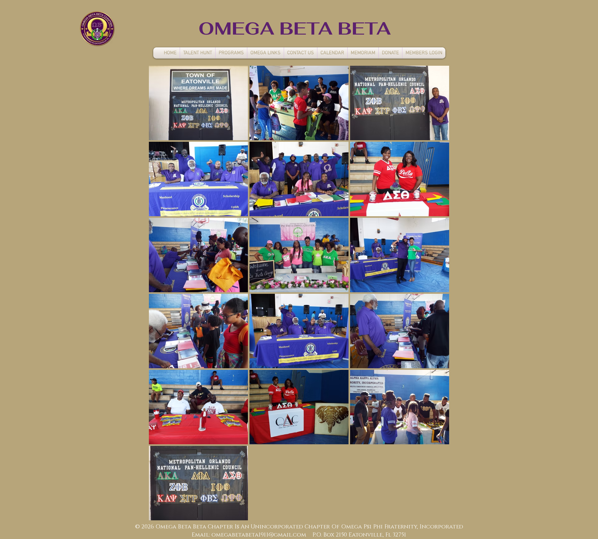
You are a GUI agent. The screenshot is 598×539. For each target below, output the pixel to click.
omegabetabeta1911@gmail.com (258, 535)
